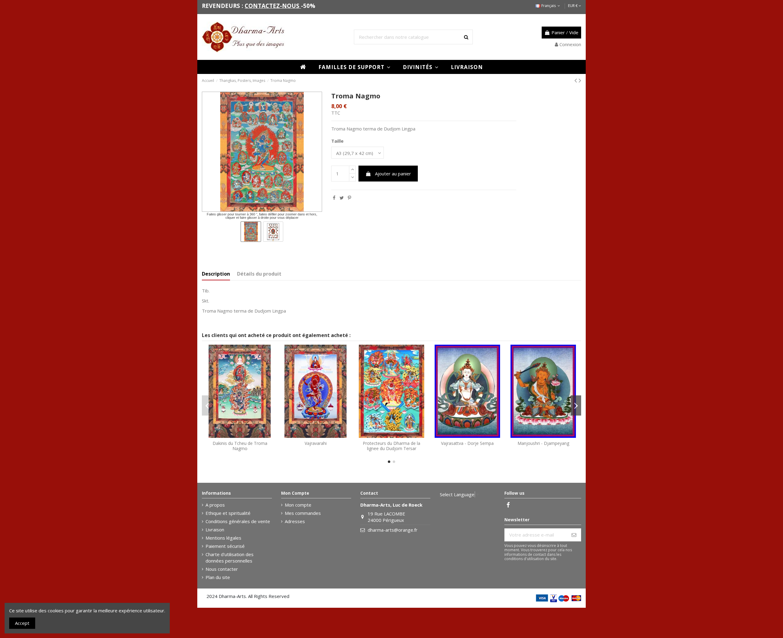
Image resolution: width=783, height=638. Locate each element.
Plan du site (218, 577)
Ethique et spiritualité (228, 513)
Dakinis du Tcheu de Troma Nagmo (240, 445)
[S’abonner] (574, 535)
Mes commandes (303, 513)
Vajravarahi (316, 443)
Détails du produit (259, 274)
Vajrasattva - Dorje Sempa (467, 443)
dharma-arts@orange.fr (392, 530)
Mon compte (298, 505)
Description (216, 274)
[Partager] (334, 198)
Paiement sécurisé (225, 546)
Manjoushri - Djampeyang (543, 443)
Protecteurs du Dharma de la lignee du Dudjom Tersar (391, 445)
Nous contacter (222, 569)
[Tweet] (342, 198)
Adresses (295, 521)
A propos (215, 505)
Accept (22, 623)
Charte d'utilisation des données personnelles (230, 557)
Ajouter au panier (393, 173)
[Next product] (580, 80)
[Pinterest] (349, 198)
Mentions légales (223, 538)
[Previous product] (576, 80)
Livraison (215, 529)
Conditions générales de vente (238, 521)
